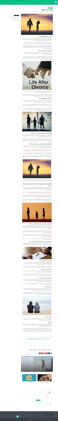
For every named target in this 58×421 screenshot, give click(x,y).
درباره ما (23, 2)
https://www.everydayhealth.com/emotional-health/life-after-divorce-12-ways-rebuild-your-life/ (37, 339)
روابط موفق (34, 349)
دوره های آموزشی (31, 2)
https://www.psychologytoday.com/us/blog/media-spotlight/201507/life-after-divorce (39, 338)
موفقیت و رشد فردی (49, 6)
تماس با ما (5, 2)
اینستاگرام (9, 2)
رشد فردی (39, 349)
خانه (49, 2)
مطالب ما (26, 2)
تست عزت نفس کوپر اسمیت (16, 2)
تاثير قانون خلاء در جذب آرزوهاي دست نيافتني (43, 364)
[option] (37, 364)
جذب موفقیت (44, 349)
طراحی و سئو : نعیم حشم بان (31, 419)
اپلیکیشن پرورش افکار (44, 2)
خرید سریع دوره (37, 2)
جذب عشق (49, 349)
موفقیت (30, 349)
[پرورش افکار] (55, 2)
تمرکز (43, 43)
